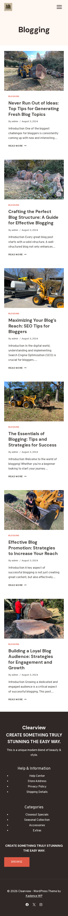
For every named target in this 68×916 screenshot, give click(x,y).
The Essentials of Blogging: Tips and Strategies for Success (32, 439)
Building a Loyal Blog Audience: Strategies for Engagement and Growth (30, 659)
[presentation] (34, 71)
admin (15, 121)
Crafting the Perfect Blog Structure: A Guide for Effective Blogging (33, 217)
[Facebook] (27, 904)
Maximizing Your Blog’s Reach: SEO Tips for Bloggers (32, 325)
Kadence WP (34, 896)
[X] (34, 904)
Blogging (13, 96)
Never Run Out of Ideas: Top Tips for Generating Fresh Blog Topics (33, 108)
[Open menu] (59, 7)
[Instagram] (41, 904)
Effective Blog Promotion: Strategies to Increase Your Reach (33, 547)
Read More (17, 145)
